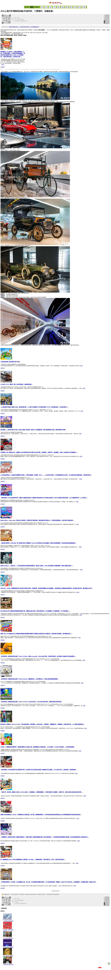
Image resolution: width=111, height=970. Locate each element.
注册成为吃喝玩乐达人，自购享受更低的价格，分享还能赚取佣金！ (24, 26)
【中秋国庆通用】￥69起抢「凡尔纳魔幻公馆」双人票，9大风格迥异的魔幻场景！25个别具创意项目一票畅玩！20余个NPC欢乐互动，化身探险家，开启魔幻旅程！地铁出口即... (48, 882)
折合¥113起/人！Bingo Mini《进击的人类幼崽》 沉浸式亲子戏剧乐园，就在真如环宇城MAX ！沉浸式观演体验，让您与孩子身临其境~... (37, 520)
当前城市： (27, 7)
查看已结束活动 (55, 890)
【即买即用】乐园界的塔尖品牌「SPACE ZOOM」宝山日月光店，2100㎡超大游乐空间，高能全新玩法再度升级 (31, 701)
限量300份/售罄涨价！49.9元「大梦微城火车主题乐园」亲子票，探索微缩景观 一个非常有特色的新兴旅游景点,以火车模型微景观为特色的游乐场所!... (41, 814)
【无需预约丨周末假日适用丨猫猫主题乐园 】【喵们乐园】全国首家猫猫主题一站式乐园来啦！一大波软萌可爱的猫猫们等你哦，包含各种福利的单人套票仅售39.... (45, 837)
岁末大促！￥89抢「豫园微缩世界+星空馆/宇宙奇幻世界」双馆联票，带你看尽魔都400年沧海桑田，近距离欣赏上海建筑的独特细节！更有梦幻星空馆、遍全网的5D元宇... (47, 588)
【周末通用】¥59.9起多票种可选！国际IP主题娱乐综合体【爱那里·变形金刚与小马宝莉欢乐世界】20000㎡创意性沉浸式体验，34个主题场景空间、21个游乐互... (44, 497)
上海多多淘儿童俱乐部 (8, 964)
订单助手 (108, 963)
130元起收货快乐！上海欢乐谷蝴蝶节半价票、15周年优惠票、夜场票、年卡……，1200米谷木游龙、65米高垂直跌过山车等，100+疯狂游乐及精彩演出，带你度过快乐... (46, 475)
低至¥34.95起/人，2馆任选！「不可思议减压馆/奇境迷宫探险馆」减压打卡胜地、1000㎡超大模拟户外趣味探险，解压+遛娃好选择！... (37, 565)
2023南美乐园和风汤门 (8, 938)
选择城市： (37, 7)
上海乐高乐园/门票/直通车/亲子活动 (10, 361)
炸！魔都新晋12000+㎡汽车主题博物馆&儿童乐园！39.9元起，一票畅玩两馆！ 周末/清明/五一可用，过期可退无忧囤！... (33, 859)
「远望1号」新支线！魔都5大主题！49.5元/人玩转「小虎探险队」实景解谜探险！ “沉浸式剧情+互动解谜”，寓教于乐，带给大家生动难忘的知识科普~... (42, 792)
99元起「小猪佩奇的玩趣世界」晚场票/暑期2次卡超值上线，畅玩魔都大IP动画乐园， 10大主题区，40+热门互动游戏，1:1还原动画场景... (38, 747)
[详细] (2, 64)
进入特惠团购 (104, 19)
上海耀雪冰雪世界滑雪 (8, 921)
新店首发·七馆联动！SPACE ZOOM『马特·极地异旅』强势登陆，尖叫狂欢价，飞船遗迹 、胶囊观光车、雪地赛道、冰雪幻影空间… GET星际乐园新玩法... (43, 724)
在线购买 (3, 67)
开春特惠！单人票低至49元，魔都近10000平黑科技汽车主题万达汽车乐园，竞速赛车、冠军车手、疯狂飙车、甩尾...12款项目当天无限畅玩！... (39, 452)
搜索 (84, 7)
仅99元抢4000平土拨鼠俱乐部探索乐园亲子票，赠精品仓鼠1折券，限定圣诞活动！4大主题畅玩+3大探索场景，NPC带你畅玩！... (35, 611)
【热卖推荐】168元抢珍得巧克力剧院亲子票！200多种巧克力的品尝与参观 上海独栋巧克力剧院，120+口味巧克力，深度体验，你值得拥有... (39, 769)
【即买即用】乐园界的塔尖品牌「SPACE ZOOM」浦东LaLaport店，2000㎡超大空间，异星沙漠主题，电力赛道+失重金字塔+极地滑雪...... (38, 656)
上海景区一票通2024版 (8, 929)
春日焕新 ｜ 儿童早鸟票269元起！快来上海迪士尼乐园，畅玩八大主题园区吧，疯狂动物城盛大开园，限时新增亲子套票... (33, 429)
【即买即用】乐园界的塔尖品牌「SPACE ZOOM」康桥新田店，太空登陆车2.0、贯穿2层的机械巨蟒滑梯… (30, 679)
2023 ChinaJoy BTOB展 (8, 947)
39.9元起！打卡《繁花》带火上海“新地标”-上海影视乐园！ (17, 384)
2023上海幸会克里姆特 (8, 955)
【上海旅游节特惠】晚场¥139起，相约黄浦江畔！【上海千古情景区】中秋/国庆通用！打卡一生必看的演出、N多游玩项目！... (35, 407)
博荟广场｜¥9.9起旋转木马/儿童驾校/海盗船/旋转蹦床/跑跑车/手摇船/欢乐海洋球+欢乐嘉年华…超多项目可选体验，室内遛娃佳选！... (36, 633)
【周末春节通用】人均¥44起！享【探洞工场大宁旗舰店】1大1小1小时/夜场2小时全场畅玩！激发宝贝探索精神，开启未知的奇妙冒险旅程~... (39, 543)
